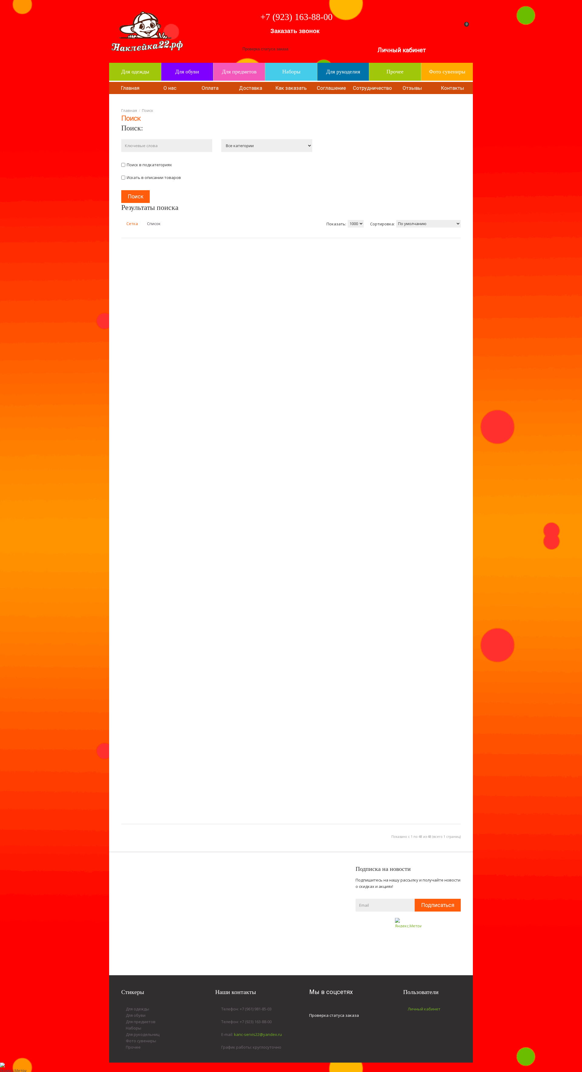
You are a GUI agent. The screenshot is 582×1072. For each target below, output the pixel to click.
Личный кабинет (401, 50)
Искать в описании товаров (154, 177)
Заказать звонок (294, 31)
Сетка (131, 223)
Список (153, 223)
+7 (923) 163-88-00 (296, 17)
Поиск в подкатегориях (149, 164)
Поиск (147, 110)
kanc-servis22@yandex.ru (258, 1034)
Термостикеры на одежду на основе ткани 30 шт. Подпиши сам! (474, 273)
